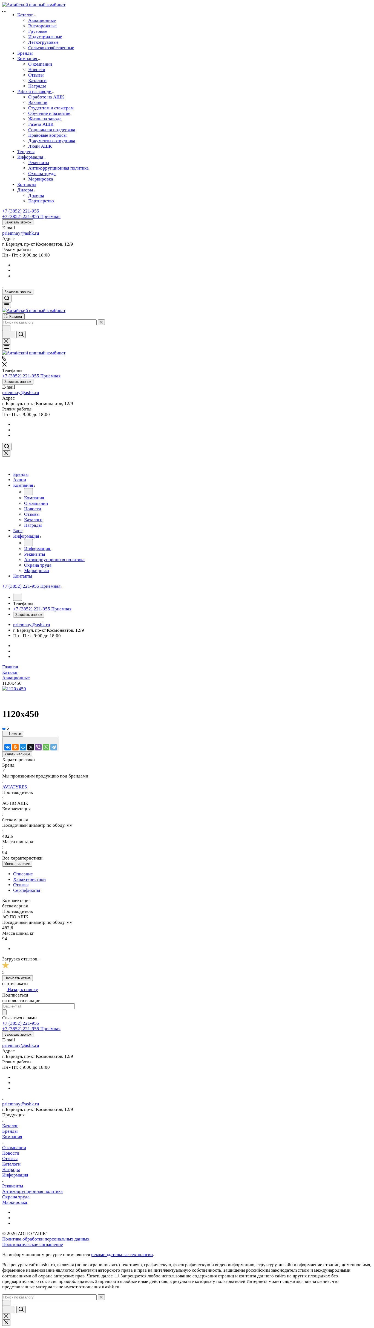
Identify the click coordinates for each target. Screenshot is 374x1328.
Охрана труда (16, 1196)
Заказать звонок (17, 222)
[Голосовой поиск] (8, 334)
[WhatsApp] (46, 747)
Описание (23, 873)
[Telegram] (53, 747)
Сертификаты (26, 890)
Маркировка (14, 1202)
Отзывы (20, 884)
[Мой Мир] (23, 747)
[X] (30, 747)
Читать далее (100, 1276)
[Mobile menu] (6, 347)
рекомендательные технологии (122, 1254)
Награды (11, 1169)
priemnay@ (13, 233)
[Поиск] (6, 298)
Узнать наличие (17, 754)
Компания (12, 1136)
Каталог (10, 1125)
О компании (14, 1147)
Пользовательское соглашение (32, 1244)
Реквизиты (12, 1186)
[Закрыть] (6, 453)
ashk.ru (32, 233)
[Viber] (38, 747)
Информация (15, 1175)
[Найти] (21, 334)
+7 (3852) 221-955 (20, 211)
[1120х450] (14, 688)
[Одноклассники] (15, 747)
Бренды (10, 1131)
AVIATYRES (14, 787)
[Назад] (28, 491)
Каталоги (11, 1164)
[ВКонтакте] (7, 747)
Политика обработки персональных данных (46, 1239)
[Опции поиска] (6, 328)
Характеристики (29, 879)
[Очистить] (101, 322)
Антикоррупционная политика (32, 1191)
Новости (10, 1153)
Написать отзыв (17, 978)
